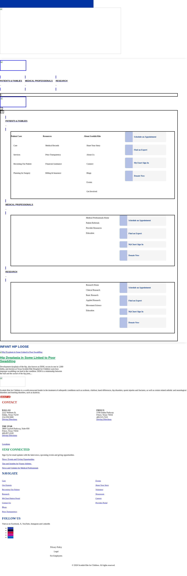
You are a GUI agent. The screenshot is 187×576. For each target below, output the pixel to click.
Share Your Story (102, 485)
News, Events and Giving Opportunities (18, 459)
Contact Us (6, 503)
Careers (99, 498)
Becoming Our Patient (11, 490)
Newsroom (100, 494)
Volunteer (99, 490)
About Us (5, 397)
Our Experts (7, 485)
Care (4, 481)
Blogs (4, 507)
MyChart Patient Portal (11, 498)
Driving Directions (9, 419)
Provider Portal (101, 503)
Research (5, 494)
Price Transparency (9, 512)
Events (98, 481)
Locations (6, 444)
